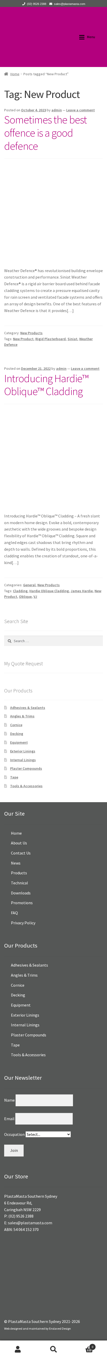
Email (9, 1118)
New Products (31, 333)
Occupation (14, 1134)
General (29, 585)
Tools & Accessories (26, 786)
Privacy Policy (23, 922)
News (16, 863)
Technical (19, 882)
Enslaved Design (60, 1328)
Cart (82, 1345)
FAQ (14, 912)
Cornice (16, 725)
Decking (16, 733)
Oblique (25, 596)
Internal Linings (23, 760)
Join (14, 1150)
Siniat (72, 339)
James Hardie (82, 591)
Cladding (20, 591)
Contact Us (21, 853)
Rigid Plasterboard (50, 339)
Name (10, 1100)
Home (14, 74)
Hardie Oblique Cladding (49, 591)
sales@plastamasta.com (69, 3)
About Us (19, 842)
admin (56, 110)
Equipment (19, 742)
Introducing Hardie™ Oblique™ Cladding (46, 385)
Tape (14, 777)
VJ (35, 596)
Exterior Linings (22, 751)
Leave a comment (80, 110)
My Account (18, 1349)
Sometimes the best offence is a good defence (45, 133)
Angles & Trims (22, 716)
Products (19, 872)
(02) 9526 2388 (36, 3)
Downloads (21, 892)
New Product (23, 339)
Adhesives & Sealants (27, 707)
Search (53, 1349)
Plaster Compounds (26, 768)
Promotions (22, 902)
